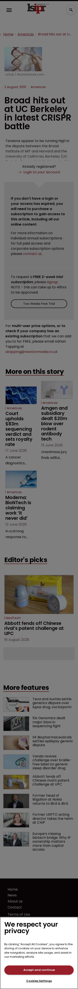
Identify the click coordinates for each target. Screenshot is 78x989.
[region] (39, 953)
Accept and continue (39, 970)
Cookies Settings (39, 981)
